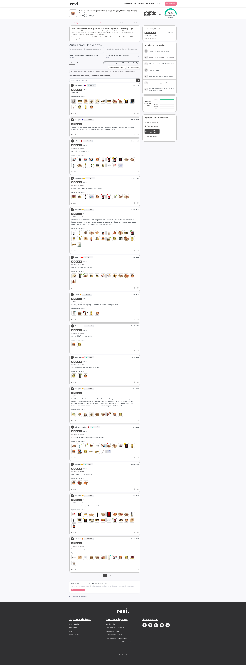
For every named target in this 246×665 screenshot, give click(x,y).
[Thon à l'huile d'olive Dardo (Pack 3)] (73, 557)
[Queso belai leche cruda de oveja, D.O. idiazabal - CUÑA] (79, 196)
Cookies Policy (111, 624)
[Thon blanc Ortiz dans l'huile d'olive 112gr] (103, 520)
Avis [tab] (72, 63)
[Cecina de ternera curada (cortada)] (120, 159)
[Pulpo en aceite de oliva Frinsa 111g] (108, 451)
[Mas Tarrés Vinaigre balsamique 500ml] (73, 525)
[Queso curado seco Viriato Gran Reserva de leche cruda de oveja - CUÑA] (120, 520)
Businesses (128, 4)
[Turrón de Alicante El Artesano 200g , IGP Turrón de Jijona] (126, 232)
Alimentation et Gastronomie (92, 23)
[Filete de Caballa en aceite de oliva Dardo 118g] (114, 165)
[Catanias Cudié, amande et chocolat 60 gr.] (103, 159)
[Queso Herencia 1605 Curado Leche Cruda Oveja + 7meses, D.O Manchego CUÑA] (103, 275)
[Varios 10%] (108, 514)
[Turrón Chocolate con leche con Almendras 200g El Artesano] (79, 520)
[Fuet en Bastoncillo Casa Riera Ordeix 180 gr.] (103, 451)
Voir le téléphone (152, 122)
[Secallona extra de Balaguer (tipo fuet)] (103, 514)
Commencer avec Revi (78, 590)
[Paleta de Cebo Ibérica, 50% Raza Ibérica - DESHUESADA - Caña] (103, 557)
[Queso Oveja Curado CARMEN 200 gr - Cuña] (97, 232)
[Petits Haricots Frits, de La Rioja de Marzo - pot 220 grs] (73, 238)
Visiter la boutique (153, 131)
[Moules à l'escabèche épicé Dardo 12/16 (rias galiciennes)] (79, 451)
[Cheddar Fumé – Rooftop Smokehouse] (97, 165)
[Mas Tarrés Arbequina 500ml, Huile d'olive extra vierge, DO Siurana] (79, 238)
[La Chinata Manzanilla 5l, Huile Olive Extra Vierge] (132, 514)
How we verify (139, 4)
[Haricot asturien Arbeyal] (73, 101)
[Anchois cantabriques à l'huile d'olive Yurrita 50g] (108, 165)
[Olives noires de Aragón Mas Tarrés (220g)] (91, 238)
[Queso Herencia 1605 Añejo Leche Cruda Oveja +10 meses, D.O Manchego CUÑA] (108, 275)
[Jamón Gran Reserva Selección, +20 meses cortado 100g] (126, 101)
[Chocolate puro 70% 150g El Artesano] (97, 445)
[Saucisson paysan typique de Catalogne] (126, 159)
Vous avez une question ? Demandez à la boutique (122, 63)
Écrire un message (153, 126)
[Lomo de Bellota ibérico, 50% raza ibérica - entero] (126, 238)
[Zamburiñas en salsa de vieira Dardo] (85, 159)
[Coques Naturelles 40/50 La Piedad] (79, 101)
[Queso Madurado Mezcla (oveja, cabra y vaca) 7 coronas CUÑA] (91, 101)
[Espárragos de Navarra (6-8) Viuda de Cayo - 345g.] (120, 238)
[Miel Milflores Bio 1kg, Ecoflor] (132, 238)
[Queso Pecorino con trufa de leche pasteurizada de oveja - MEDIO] (91, 514)
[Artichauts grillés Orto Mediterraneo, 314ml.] (85, 232)
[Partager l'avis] (134, 113)
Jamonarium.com (109, 23)
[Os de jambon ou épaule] (114, 232)
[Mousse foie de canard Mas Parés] (73, 196)
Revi (70, 23)
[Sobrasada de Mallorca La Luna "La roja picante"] (79, 482)
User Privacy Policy (112, 631)
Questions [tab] (80, 63)
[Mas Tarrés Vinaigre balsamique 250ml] (103, 232)
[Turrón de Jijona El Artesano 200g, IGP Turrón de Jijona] (108, 101)
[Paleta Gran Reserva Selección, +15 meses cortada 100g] (114, 159)
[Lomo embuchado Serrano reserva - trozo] (126, 275)
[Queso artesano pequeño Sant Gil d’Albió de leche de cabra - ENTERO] (79, 313)
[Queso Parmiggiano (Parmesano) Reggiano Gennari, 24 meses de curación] (108, 232)
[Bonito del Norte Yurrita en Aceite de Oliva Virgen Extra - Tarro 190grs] (73, 563)
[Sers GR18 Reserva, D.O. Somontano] (73, 520)
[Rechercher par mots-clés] (138, 80)
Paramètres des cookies (114, 635)
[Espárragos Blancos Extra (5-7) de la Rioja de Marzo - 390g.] (91, 520)
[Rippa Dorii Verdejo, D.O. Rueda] (85, 165)
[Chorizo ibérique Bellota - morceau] (108, 445)
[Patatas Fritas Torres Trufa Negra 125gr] (79, 244)
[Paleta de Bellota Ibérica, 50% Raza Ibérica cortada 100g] (108, 159)
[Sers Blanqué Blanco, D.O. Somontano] (97, 514)
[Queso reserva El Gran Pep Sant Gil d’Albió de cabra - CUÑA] (85, 101)
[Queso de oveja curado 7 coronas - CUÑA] (73, 445)
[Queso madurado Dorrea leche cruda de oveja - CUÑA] (73, 414)
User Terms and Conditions (115, 627)
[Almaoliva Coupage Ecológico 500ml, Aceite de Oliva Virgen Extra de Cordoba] (73, 313)
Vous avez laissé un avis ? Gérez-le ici (118, 642)
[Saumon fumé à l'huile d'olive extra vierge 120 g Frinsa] (120, 165)
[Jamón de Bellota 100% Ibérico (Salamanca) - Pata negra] (85, 313)
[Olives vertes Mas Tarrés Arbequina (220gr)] (85, 107)
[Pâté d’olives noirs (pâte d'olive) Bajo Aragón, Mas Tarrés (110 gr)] (91, 107)
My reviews (150, 4)
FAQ (70, 631)
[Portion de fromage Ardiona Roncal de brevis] (85, 482)
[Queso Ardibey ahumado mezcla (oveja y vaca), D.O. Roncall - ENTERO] (79, 414)
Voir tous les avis (150, 39)
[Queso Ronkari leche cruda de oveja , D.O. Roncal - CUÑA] (103, 165)
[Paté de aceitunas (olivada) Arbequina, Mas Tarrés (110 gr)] (79, 107)
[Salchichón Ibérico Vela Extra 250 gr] (79, 165)
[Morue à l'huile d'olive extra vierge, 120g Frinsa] (85, 557)
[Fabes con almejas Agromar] (132, 101)
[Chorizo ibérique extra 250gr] (132, 159)
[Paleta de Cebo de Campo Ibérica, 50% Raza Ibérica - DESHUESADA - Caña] (85, 275)
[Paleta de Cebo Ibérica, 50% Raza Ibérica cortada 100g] (132, 232)
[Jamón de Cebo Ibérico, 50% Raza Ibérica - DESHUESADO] (108, 414)
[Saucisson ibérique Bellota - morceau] (114, 101)
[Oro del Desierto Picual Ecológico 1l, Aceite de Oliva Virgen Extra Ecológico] (79, 275)
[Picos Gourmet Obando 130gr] (79, 159)
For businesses (170, 3)
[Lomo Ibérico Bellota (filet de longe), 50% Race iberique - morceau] (120, 232)
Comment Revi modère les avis (116, 638)
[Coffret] (114, 275)
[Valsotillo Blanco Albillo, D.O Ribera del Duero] (79, 232)
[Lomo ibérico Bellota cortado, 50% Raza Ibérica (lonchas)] (108, 196)
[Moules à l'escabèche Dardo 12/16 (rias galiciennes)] (91, 159)
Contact (90, 15)
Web (82, 15)
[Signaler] (138, 113)
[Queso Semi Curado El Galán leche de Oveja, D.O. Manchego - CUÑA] (97, 101)
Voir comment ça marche (93, 590)
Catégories (77, 23)
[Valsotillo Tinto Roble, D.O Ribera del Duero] (85, 196)
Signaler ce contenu (79, 596)
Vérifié (92, 85)
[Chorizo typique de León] (73, 281)
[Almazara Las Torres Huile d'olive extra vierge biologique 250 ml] (91, 165)
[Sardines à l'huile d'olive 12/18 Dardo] (73, 159)
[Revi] (74, 4)
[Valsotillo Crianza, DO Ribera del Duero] (73, 165)
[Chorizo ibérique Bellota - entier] (120, 101)
